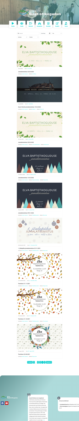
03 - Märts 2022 (30, 139)
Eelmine (30, 362)
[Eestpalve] (39, 23)
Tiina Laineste (45, 321)
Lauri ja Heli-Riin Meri (36, 144)
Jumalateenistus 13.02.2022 (26, 177)
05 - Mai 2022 (29, 68)
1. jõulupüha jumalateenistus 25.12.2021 (29, 248)
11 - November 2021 (33, 280)
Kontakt (48, 26)
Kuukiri (57, 26)
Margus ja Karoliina (35, 179)
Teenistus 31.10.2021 (24, 319)
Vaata (13, 26)
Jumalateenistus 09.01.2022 (26, 213)
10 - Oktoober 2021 (32, 315)
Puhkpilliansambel (35, 215)
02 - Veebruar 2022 (32, 174)
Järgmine (48, 362)
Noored (31, 26)
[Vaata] (13, 23)
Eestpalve (39, 26)
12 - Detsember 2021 (33, 245)
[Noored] (30, 23)
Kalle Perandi (46, 144)
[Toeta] (66, 23)
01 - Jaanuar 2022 (31, 209)
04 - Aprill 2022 (30, 103)
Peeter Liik (42, 109)
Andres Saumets (25, 73)
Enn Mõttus (34, 73)
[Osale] (22, 23)
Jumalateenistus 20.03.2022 (26, 142)
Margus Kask (45, 179)
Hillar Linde (45, 215)
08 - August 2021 (31, 351)
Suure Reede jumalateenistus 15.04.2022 (29, 107)
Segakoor (34, 109)
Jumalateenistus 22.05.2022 (26, 71)
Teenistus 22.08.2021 (24, 354)
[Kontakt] (48, 23)
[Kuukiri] (57, 23)
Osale (21, 26)
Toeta (66, 26)
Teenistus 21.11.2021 (24, 283)
